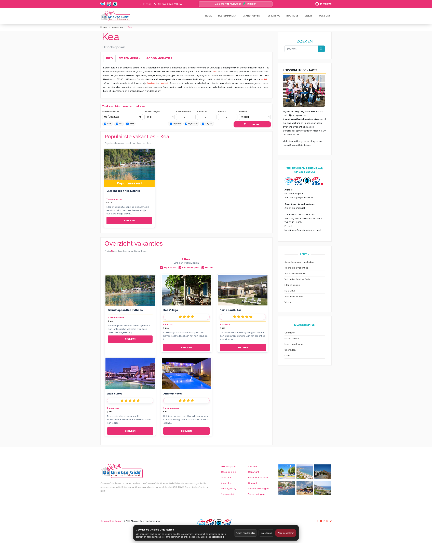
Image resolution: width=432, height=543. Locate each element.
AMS (109, 123)
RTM (132, 123)
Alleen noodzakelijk (245, 533)
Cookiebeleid (228, 472)
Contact (252, 483)
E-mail (147, 4)
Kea (215, 71)
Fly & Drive (170, 267)
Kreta (287, 355)
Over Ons (226, 477)
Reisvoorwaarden (258, 477)
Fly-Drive (253, 466)
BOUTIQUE (292, 15)
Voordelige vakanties (296, 267)
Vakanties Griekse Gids (297, 279)
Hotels (209, 267)
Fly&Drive (192, 123)
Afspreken (226, 483)
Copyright (253, 472)
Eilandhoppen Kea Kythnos (123, 190)
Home (103, 27)
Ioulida (264, 79)
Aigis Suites (114, 393)
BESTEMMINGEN (227, 15)
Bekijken (129, 220)
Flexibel (243, 111)
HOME (208, 15)
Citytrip (208, 123)
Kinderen (202, 111)
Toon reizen (252, 124)
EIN (120, 123)
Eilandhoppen (190, 267)
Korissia (165, 83)
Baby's (222, 111)
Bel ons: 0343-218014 (170, 4)
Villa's (288, 302)
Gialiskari (152, 83)
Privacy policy (228, 488)
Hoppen (177, 123)
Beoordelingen (256, 494)
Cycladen (290, 332)
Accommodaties (294, 296)
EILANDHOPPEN (251, 15)
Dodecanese (292, 338)
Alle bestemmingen (295, 273)
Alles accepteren (286, 533)
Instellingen (266, 533)
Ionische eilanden (294, 344)
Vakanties (117, 27)
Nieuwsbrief (227, 494)
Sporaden (290, 349)
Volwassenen (183, 111)
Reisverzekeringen (258, 488)
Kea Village (170, 310)
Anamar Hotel (172, 393)
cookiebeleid (218, 537)
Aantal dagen (152, 111)
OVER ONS (325, 15)
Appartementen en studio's (300, 262)
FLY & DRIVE (273, 15)
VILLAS (309, 15)
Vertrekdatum (110, 111)
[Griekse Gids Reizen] (115, 16)
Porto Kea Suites (230, 310)
